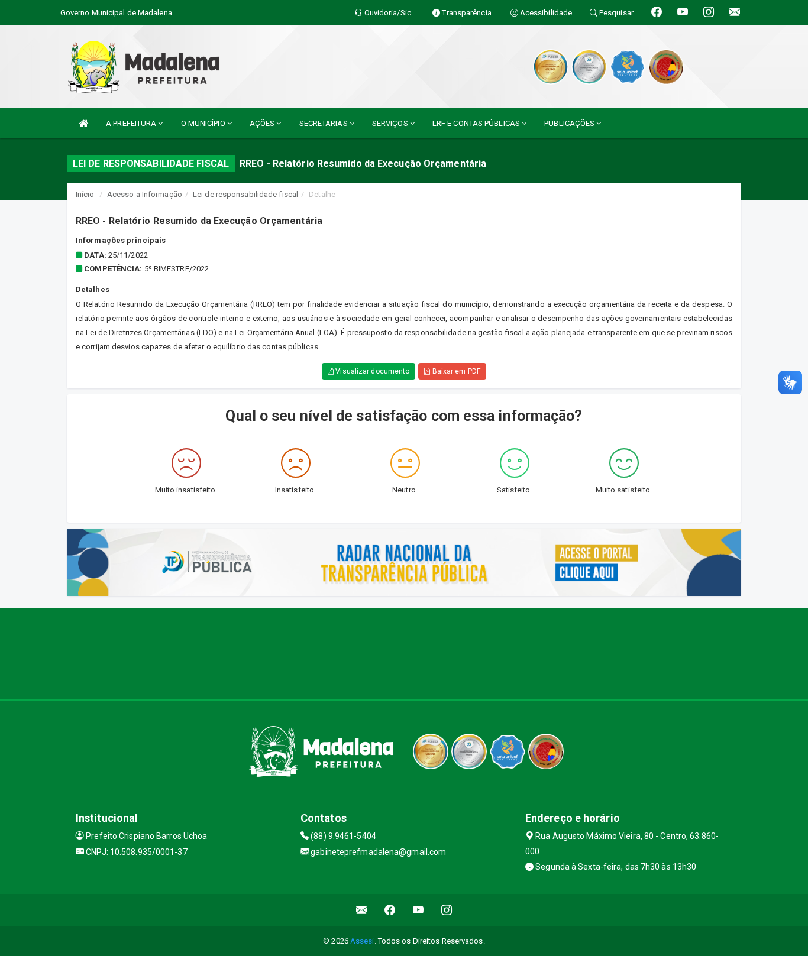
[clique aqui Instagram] (447, 910)
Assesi (362, 940)
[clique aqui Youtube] (418, 910)
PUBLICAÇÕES (570, 123)
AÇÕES (263, 123)
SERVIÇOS (391, 123)
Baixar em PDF (455, 371)
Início (85, 194)
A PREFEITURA (132, 123)
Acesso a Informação (144, 194)
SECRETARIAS (324, 123)
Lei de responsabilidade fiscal (245, 194)
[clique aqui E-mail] (361, 910)
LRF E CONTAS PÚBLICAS (477, 123)
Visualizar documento (371, 371)
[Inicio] (83, 123)
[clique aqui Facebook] (390, 910)
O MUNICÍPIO (204, 123)
